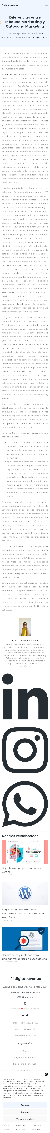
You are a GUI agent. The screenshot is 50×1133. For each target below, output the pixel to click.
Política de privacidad (20, 1127)
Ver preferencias (25, 1119)
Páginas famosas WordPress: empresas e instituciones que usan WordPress (23, 913)
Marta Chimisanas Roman (25, 640)
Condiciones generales (37, 1127)
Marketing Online (36, 37)
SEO (47, 37)
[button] (46, 1074)
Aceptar (25, 1105)
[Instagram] (25, 776)
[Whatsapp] (25, 829)
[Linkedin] (25, 722)
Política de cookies (7, 1127)
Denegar (25, 1112)
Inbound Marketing (14, 74)
